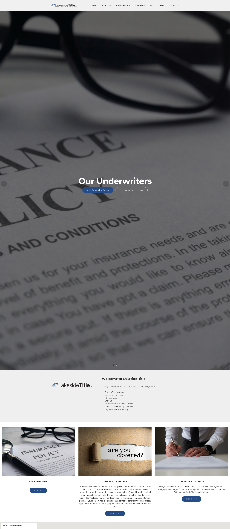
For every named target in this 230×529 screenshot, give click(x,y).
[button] (4, 184)
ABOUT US (106, 5)
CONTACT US (174, 5)
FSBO (152, 5)
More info (38, 490)
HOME (94, 5)
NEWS (161, 5)
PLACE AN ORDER (123, 5)
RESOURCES (139, 5)
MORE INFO (115, 513)
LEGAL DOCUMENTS (130, 194)
